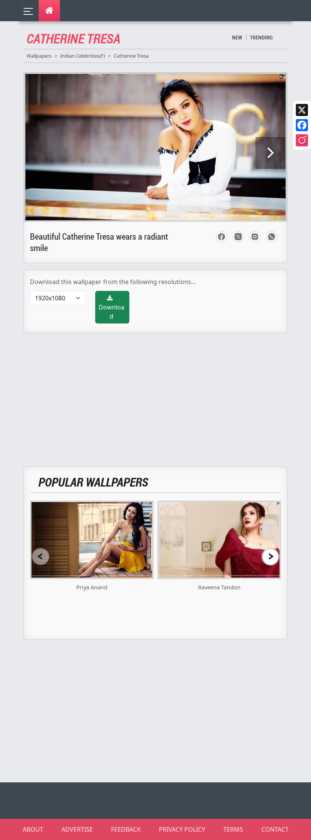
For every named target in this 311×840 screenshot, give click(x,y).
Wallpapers (39, 55)
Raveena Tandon (219, 587)
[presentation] (40, 556)
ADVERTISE (77, 829)
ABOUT (33, 829)
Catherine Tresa (131, 55)
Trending (261, 37)
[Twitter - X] (238, 236)
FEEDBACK (126, 829)
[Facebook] (301, 125)
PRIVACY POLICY (182, 829)
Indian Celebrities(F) (82, 55)
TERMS (233, 829)
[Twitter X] (301, 110)
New (237, 37)
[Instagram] (301, 140)
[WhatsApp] (271, 236)
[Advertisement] (160, 395)
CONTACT (275, 829)
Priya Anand (91, 587)
